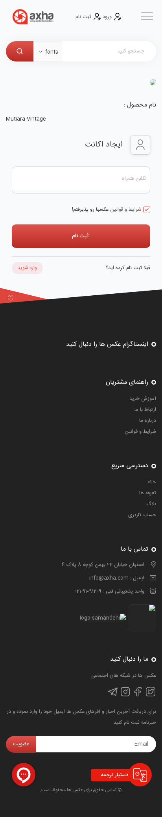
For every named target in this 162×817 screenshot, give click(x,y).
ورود (107, 17)
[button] (47, 52)
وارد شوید (27, 268)
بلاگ (151, 504)
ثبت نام (84, 17)
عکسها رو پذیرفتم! (107, 209)
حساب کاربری (142, 515)
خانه (151, 482)
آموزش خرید (142, 398)
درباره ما (147, 420)
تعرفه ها (147, 493)
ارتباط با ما (145, 409)
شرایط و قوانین (125, 209)
